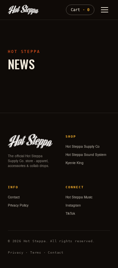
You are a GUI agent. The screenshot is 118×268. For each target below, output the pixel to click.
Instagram (73, 205)
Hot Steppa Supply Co (83, 146)
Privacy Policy (18, 205)
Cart (80, 10)
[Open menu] (104, 10)
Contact (14, 197)
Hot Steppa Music (79, 197)
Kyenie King (75, 162)
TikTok (70, 213)
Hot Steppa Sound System (86, 154)
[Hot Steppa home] (23, 10)
